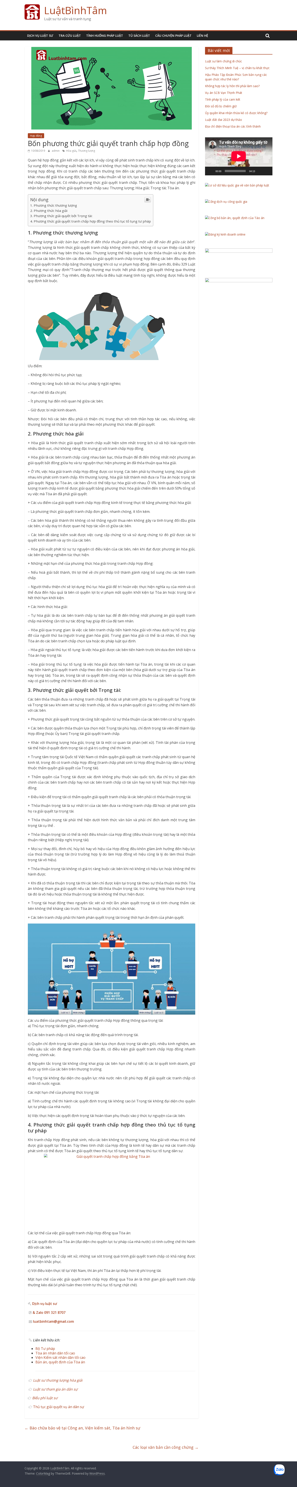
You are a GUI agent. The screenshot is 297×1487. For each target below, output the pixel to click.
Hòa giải (71, 151)
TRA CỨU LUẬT (69, 35)
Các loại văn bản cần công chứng (166, 1447)
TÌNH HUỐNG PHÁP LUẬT (104, 35)
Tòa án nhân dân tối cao (55, 1353)
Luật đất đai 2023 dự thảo (223, 120)
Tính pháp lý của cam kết (222, 99)
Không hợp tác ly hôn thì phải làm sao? (232, 86)
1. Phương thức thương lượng (53, 205)
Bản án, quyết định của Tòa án (60, 1362)
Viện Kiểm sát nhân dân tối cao (60, 1357)
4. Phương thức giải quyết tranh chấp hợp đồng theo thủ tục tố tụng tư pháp (90, 221)
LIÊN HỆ (202, 35)
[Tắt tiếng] (260, 171)
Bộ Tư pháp (45, 1348)
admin (56, 151)
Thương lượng (86, 151)
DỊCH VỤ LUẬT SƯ (40, 35)
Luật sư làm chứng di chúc (223, 61)
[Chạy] (211, 171)
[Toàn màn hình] (267, 171)
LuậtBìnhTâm (75, 10)
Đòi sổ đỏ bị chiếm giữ (221, 106)
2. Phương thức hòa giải (48, 210)
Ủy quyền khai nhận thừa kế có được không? (236, 113)
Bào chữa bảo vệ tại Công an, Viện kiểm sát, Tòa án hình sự (82, 1428)
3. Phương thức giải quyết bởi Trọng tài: (61, 216)
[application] (238, 156)
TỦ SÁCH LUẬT (139, 35)
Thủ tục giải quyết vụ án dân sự (58, 1406)
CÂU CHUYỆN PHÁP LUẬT (173, 35)
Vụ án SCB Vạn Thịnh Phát (223, 93)
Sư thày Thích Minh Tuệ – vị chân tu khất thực (237, 68)
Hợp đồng (36, 136)
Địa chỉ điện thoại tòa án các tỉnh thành (233, 126)
